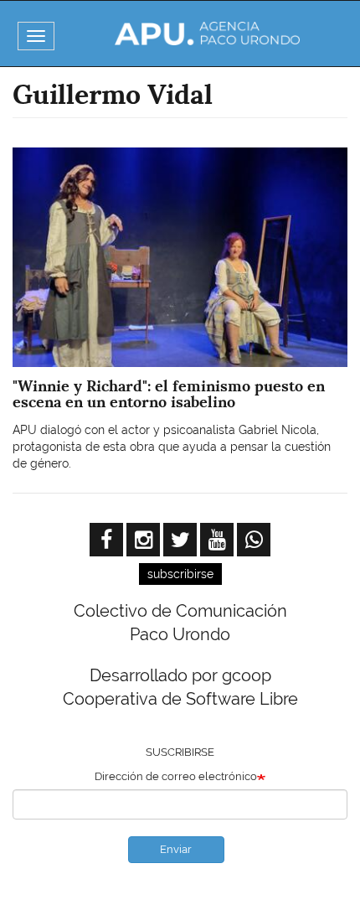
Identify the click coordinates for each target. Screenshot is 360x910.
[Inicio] (207, 33)
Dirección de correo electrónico (176, 776)
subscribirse (180, 574)
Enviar (176, 849)
